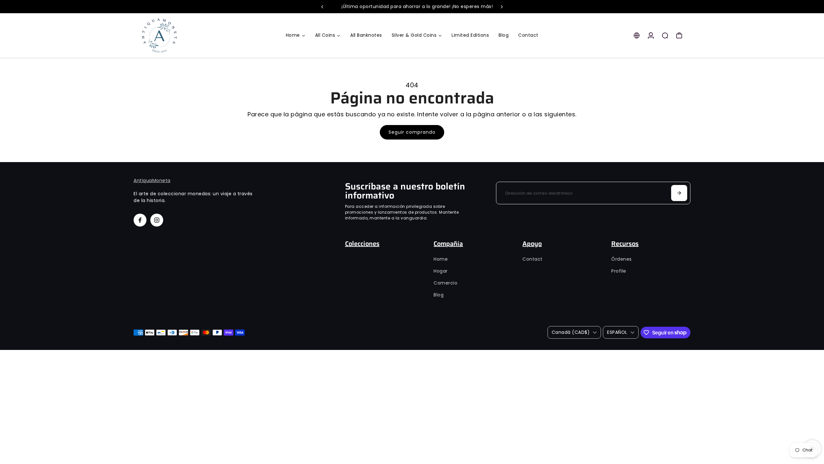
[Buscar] (665, 35)
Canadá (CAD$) (571, 332)
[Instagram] (156, 220)
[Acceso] (650, 35)
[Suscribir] (679, 193)
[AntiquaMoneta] (178, 35)
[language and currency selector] (636, 35)
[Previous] (322, 7)
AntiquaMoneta (152, 180)
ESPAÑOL (617, 332)
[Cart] (679, 35)
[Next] (501, 7)
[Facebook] (140, 220)
